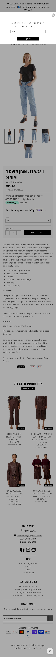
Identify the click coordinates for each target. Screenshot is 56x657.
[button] (53, 15)
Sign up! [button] (28, 39)
